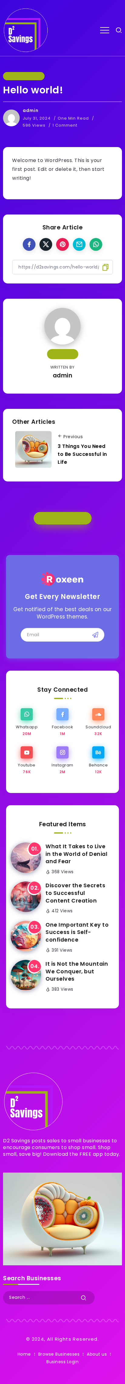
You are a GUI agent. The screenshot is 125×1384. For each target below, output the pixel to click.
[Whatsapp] (27, 722)
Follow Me (63, 353)
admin (31, 110)
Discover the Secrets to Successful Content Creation (75, 893)
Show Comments (63, 518)
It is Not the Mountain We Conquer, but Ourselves (77, 971)
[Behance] (98, 760)
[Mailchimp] (95, 634)
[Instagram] (62, 760)
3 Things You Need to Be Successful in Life (82, 454)
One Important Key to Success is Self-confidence (77, 932)
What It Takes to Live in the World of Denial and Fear (76, 854)
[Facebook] (62, 722)
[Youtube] (27, 760)
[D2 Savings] (26, 29)
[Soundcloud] (98, 722)
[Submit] (84, 1297)
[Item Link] (26, 857)
